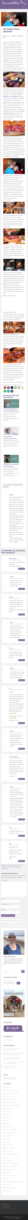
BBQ (5, 484)
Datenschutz (17, 1216)
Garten (7, 1120)
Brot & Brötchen (10, 1108)
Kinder (7, 1142)
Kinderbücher (9, 1145)
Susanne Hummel (13, 756)
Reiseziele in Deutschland (12, 1163)
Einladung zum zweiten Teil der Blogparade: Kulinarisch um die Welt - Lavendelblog (12, 867)
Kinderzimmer (9, 1151)
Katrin (11, 596)
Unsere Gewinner (8, 1040)
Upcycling (8, 1184)
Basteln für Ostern (10, 1096)
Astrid (15, 36)
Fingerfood (8, 1117)
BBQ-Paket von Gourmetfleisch (10, 96)
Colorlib (9, 1218)
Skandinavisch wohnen (12, 1175)
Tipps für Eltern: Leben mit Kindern (15, 1181)
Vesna (10, 648)
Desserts (8, 1111)
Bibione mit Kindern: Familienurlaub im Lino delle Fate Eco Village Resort (14, 1053)
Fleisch (8, 484)
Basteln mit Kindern (11, 1102)
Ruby (10, 843)
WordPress (18, 1218)
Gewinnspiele (9, 1126)
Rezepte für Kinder (10, 1169)
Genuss (5, 38)
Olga (10, 827)
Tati (10, 688)
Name (3, 898)
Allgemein (22, 36)
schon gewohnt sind (8, 113)
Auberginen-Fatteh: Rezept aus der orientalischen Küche (13, 1049)
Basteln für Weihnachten (12, 1099)
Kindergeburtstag (10, 1148)
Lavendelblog (6, 1216)
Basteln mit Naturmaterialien (13, 1105)
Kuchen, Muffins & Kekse (12, 1154)
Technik (8, 1178)
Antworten (21, 568)
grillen (21, 484)
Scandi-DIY (8, 1172)
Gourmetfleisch (14, 484)
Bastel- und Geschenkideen (13, 1093)
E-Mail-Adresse (5, 904)
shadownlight (13, 558)
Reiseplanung (9, 1160)
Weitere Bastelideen (11, 1187)
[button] (5, 387)
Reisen (7, 1157)
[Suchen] (22, 971)
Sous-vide (6, 487)
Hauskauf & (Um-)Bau (11, 1129)
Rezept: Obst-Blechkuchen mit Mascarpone (11, 1067)
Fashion (8, 1114)
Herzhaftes (8, 1136)
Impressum (11, 1216)
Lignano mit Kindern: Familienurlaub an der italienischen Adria (14, 1062)
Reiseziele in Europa (11, 1166)
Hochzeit (8, 1139)
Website (3, 909)
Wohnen (8, 1190)
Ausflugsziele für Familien (12, 1090)
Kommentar (4, 880)
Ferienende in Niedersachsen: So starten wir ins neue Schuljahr (12, 1058)
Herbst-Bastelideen (11, 1133)
